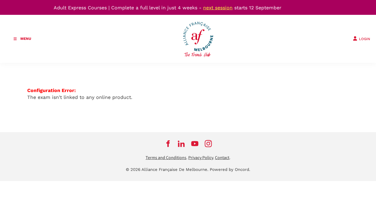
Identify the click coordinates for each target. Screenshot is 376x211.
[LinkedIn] (181, 143)
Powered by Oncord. (230, 169)
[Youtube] (194, 143)
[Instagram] (208, 143)
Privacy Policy (200, 158)
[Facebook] (167, 143)
